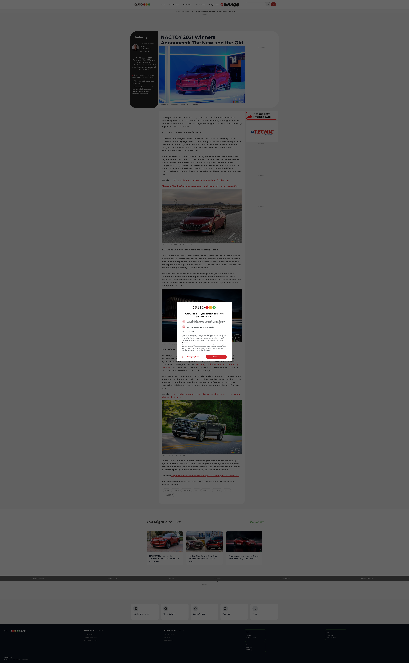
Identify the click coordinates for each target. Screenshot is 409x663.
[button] (204, 331)
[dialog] (204, 331)
